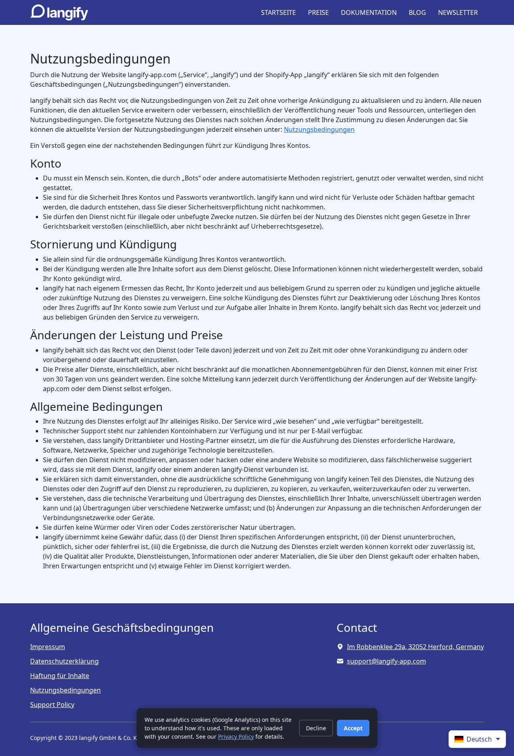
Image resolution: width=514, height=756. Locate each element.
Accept (353, 728)
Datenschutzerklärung (64, 661)
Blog (417, 12)
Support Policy (52, 704)
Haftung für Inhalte (59, 675)
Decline (316, 728)
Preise (318, 12)
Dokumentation (369, 12)
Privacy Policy (236, 736)
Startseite (278, 12)
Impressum (47, 646)
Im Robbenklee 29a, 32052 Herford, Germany (415, 646)
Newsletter (458, 12)
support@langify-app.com (386, 661)
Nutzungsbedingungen (319, 129)
